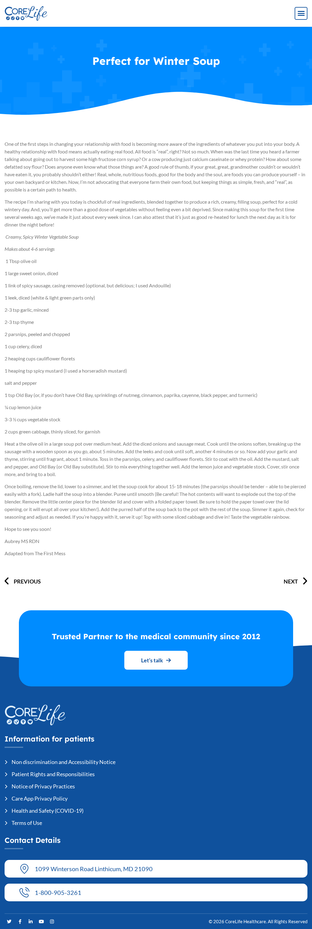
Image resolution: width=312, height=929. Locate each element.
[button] (301, 13)
